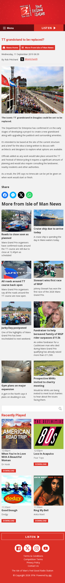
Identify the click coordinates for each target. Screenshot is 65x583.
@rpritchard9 (31, 59)
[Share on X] (21, 195)
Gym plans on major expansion (14, 387)
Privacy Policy (33, 562)
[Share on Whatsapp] (29, 195)
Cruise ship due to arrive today (48, 230)
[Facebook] (18, 548)
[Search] (61, 408)
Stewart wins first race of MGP (48, 282)
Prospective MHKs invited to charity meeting (44, 382)
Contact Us (33, 565)
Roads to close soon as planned (15, 236)
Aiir (50, 575)
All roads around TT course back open (13, 283)
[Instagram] (36, 548)
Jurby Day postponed (14, 327)
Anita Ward (39, 514)
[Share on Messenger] (13, 195)
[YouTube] (45, 548)
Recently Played (14, 415)
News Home (12, 47)
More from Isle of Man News (39, 47)
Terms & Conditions (33, 555)
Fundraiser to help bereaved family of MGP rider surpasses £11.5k (48, 334)
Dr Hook (6, 464)
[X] (27, 548)
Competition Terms (33, 559)
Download (8, 470)
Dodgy (5, 514)
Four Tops (39, 457)
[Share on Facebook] (5, 195)
